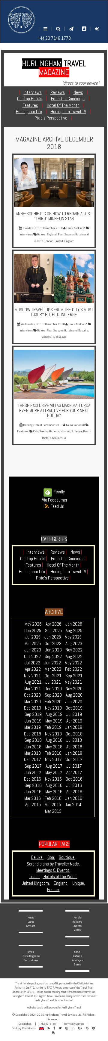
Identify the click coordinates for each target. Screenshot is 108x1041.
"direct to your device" (80, 83)
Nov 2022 (74, 650)
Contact (30, 926)
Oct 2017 (74, 759)
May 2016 (53, 791)
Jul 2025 (32, 637)
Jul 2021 (53, 682)
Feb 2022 (73, 669)
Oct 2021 (53, 676)
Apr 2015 (33, 804)
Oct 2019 (74, 708)
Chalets (77, 926)
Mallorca (54, 431)
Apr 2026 (54, 624)
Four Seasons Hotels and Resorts (67, 330)
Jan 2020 (73, 701)
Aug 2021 (33, 682)
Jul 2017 (74, 766)
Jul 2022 (32, 663)
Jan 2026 (73, 624)
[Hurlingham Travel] (21, 19)
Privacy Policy (48, 1024)
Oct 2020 (32, 695)
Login (31, 922)
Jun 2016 (33, 791)
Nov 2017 (53, 759)
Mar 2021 (32, 688)
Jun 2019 (33, 721)
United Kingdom (64, 241)
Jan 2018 (73, 753)
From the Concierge (68, 558)
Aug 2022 (74, 656)
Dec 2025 (32, 630)
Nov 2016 (53, 779)
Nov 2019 (53, 708)
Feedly (58, 492)
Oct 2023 (53, 643)
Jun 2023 (32, 650)
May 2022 (73, 663)
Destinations (30, 960)
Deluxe (41, 234)
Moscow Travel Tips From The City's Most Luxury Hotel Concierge (54, 312)
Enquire (77, 964)
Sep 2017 (33, 766)
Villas (77, 930)
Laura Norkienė (75, 228)
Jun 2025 (52, 637)
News (76, 552)
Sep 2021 (73, 676)
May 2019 (53, 721)
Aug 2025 (74, 630)
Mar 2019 (32, 727)
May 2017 (53, 772)
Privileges (77, 960)
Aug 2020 (74, 695)
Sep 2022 (53, 656)
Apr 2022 (33, 669)
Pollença (76, 431)
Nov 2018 (53, 734)
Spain (55, 438)
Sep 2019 (33, 714)
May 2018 (53, 747)
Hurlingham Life (33, 571)
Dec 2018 (32, 734)
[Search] (58, 28)
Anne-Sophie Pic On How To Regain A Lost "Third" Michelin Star (54, 216)
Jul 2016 (74, 785)
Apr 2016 (74, 791)
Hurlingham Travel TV (69, 571)
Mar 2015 (53, 804)
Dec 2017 (32, 759)
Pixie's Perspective (53, 578)
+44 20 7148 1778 (54, 38)
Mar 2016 (32, 798)
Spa (64, 337)
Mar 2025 (33, 643)
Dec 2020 (53, 688)
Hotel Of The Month (64, 565)
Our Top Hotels (33, 558)
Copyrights (25, 1024)
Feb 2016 (53, 798)
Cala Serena (40, 431)
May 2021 (73, 682)
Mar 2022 (53, 669)
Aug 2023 (73, 643)
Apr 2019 (74, 721)
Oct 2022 (32, 656)
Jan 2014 (73, 804)
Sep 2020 (53, 695)
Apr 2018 (74, 747)
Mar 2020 (32, 701)
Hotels (77, 917)
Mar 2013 (53, 811)
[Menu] (45, 28)
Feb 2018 (53, 753)
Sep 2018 (33, 740)
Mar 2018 (32, 753)
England (52, 234)
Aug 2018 (54, 740)
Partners (77, 956)
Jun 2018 (33, 747)
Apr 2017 (74, 772)
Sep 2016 (33, 785)
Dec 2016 (32, 779)
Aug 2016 (54, 785)
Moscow (46, 337)
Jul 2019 (74, 714)
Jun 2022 (52, 663)
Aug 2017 (54, 766)
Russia (56, 337)
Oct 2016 (74, 779)
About (77, 952)
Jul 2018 (74, 740)
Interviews (36, 552)
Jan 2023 (53, 650)
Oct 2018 (74, 734)
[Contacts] (84, 29)
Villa (63, 438)
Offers (31, 952)
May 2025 (73, 637)
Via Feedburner (54, 500)
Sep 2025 (53, 630)
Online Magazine (31, 956)
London (48, 241)
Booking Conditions (24, 1028)
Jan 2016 (73, 798)
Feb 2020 (53, 701)
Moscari (65, 431)
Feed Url (56, 506)
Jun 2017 (33, 772)
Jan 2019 (73, 727)
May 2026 (33, 624)
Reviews (58, 552)
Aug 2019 (54, 714)
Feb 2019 (53, 727)
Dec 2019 (32, 708)
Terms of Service (74, 1024)
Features (34, 565)
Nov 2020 (74, 688)
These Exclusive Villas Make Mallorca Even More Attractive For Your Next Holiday (54, 410)
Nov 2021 (32, 676)
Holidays (77, 922)
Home (31, 917)
